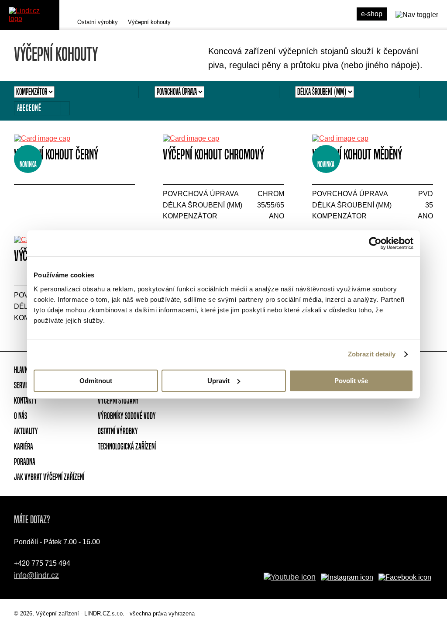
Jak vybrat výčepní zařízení (49, 477)
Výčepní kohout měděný (357, 154)
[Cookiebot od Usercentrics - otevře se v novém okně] (375, 243)
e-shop (371, 13)
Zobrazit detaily (372, 354)
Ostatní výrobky (97, 22)
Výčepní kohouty (149, 22)
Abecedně (29, 108)
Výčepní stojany (118, 400)
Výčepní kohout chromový (213, 154)
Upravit (218, 380)
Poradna (24, 461)
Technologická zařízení (127, 446)
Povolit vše (351, 380)
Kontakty (25, 400)
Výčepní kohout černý (56, 154)
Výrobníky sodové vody (127, 416)
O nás (20, 416)
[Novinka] (74, 138)
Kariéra (23, 446)
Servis (21, 385)
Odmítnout (95, 380)
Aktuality (26, 431)
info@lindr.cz (36, 575)
